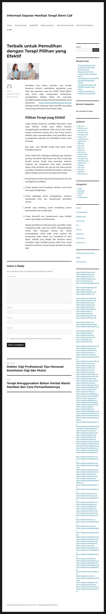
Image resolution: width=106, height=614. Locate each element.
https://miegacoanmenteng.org (87, 405)
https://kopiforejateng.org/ (85, 274)
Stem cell (10, 97)
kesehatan (81, 191)
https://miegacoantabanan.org (86, 509)
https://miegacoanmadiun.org (86, 585)
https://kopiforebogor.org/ (85, 335)
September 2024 (83, 161)
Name (10, 308)
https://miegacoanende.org (85, 363)
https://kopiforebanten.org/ (85, 272)
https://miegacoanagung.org (85, 366)
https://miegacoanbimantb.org (86, 494)
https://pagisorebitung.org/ (85, 303)
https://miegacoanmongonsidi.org (87, 441)
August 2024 (82, 163)
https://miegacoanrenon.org (85, 353)
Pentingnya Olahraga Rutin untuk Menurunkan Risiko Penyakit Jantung (86, 68)
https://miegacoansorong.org (86, 431)
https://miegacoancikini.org (85, 392)
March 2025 (82, 152)
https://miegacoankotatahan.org (87, 374)
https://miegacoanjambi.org (88, 428)
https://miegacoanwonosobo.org (87, 376)
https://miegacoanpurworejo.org (87, 541)
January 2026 (82, 130)
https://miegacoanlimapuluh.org (87, 563)
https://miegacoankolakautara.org (87, 411)
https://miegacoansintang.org (86, 355)
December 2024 (83, 159)
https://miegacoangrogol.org (87, 398)
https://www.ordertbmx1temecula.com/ (55, 103)
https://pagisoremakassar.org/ (86, 292)
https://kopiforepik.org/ (84, 311)
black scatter (80, 238)
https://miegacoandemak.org (86, 559)
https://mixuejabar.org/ (84, 340)
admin (9, 91)
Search (78, 47)
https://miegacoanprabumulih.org (87, 361)
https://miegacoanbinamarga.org (87, 381)
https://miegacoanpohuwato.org (87, 463)
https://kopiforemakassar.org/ (86, 318)
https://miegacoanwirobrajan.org (87, 448)
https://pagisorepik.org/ (84, 290)
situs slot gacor (81, 262)
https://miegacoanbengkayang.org (87, 565)
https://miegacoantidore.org (85, 368)
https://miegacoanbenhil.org (86, 389)
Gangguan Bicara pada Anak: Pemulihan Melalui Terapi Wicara (87, 87)
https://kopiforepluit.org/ (84, 313)
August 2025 (82, 141)
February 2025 (82, 154)
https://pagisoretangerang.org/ (86, 324)
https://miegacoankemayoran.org (87, 385)
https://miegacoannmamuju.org (87, 496)
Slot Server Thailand (84, 25)
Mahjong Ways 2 (47, 25)
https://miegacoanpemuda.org (86, 350)
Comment (11, 276)
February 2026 (82, 128)
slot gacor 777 (80, 243)
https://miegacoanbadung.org (86, 507)
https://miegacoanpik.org (84, 407)
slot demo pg (80, 221)
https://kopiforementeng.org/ (86, 309)
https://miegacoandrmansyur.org (87, 587)
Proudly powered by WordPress (47, 605)
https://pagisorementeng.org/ (86, 298)
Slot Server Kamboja (65, 25)
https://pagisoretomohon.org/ (86, 300)
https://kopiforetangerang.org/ (86, 287)
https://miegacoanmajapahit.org (87, 452)
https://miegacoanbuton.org (85, 520)
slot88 (9, 30)
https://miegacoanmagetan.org (86, 504)
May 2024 (81, 169)
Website (10, 328)
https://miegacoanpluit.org (85, 409)
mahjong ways (81, 217)
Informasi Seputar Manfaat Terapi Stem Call (39, 15)
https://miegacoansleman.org (86, 437)
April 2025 (81, 150)
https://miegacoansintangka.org (87, 476)
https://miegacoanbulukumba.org (87, 472)
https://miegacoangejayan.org (86, 348)
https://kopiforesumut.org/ (85, 277)
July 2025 (81, 143)
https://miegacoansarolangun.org (87, 561)
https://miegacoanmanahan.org (86, 457)
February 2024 (82, 174)
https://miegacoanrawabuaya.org (87, 394)
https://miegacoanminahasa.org (87, 433)
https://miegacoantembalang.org (87, 450)
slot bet (78, 208)
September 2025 (83, 139)
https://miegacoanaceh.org (85, 370)
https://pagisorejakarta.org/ (85, 294)
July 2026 (81, 126)
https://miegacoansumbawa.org (86, 543)
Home (9, 25)
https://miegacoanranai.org (85, 372)
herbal (80, 189)
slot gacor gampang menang (85, 253)
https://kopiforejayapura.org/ (86, 279)
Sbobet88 (33, 25)
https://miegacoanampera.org (86, 379)
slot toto (79, 230)
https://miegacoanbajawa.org (86, 478)
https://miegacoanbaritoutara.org (87, 539)
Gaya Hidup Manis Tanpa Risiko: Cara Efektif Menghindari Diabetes (88, 81)
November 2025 (83, 135)
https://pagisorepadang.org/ (85, 305)
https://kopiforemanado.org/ (85, 337)
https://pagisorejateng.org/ (85, 307)
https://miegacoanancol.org (85, 576)
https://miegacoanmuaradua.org (88, 415)
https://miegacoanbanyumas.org (87, 470)
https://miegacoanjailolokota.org (87, 548)
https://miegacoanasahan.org (86, 526)
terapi (16, 97)
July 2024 (81, 165)
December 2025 (83, 133)
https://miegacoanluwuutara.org (87, 513)
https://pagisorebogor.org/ (85, 322)
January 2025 (82, 156)
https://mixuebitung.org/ (84, 281)
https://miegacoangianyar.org (86, 435)
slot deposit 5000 (81, 212)
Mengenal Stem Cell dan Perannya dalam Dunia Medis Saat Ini (87, 74)
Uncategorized (82, 197)
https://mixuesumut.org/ (84, 342)
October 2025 (82, 137)
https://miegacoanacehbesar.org (87, 511)
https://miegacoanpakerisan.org (87, 582)
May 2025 (81, 148)
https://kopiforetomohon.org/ (86, 316)
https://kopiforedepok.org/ (85, 331)
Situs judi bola (20, 25)
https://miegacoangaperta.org (89, 446)
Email (10, 318)
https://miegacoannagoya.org (86, 439)
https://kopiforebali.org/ (84, 333)
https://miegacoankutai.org (85, 546)
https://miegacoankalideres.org (86, 400)
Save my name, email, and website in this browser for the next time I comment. (36, 338)
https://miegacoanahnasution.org (87, 346)
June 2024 (81, 167)
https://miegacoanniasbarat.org (86, 502)
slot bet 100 (80, 234)
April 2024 (81, 172)
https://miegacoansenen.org (85, 383)
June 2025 (81, 146)
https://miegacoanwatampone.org (87, 537)
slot (77, 225)
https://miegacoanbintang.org (86, 474)
